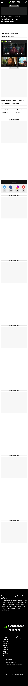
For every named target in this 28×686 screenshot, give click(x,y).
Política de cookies (11, 662)
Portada (3, 16)
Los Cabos (18, 110)
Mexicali (18, 107)
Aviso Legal (9, 659)
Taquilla (5, 652)
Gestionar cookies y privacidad (14, 664)
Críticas (5, 654)
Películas (6, 643)
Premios (5, 650)
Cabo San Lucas (7, 110)
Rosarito (5, 112)
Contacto (18, 639)
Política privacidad (11, 661)
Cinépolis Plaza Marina (8, 36)
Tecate (17, 112)
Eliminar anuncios (14, 5)
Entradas (6, 656)
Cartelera (9, 16)
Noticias (5, 639)
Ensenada (17, 16)
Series (5, 645)
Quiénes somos (20, 637)
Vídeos (5, 647)
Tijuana (5, 107)
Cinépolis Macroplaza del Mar (10, 33)
